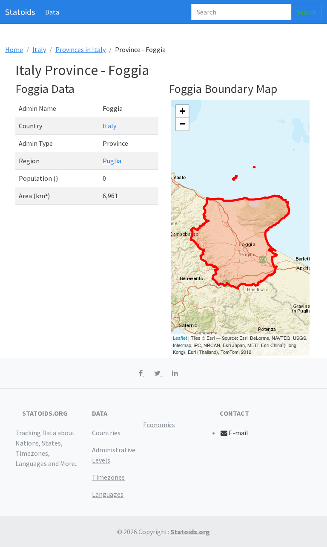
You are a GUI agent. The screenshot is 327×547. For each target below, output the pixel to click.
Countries (106, 432)
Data (52, 12)
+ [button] (182, 111)
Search (306, 12)
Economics (159, 424)
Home (14, 49)
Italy (39, 49)
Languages (107, 494)
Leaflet (180, 337)
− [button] (182, 124)
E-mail (238, 432)
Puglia (112, 160)
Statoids (20, 11)
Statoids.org (190, 531)
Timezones (108, 477)
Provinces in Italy (80, 49)
